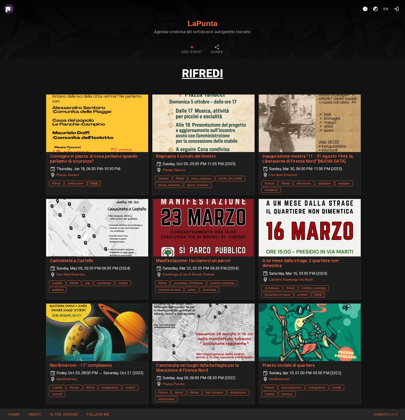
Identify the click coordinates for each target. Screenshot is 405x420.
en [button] (386, 9)
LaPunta (203, 23)
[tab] (192, 49)
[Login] (396, 9)
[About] (365, 9)
